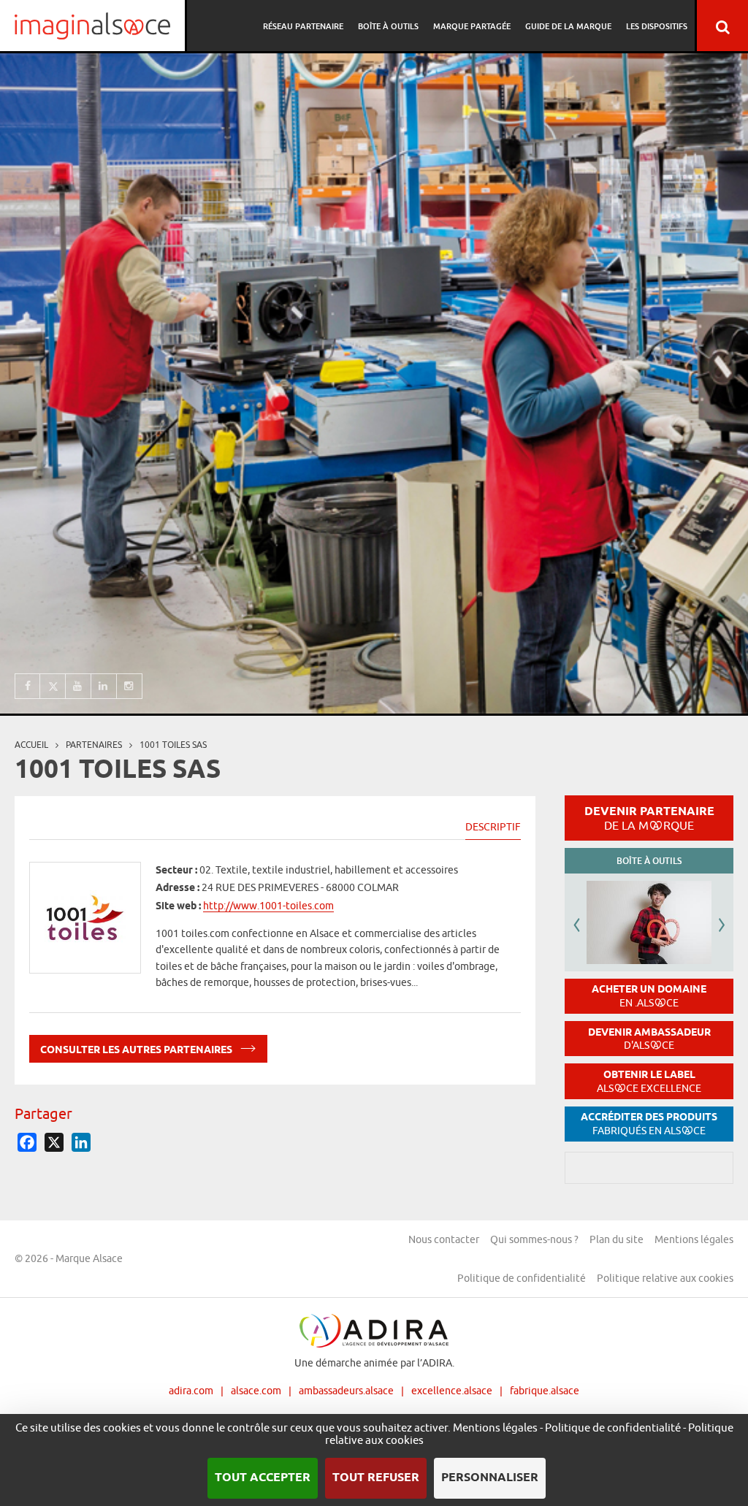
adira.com (191, 1390)
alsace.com (256, 1390)
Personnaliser (489, 1478)
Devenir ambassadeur (649, 1039)
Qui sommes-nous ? (534, 1239)
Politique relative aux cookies (665, 1278)
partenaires (94, 744)
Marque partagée (472, 26)
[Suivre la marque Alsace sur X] (53, 686)
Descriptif (493, 827)
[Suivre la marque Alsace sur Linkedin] (104, 686)
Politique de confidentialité (521, 1278)
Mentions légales (693, 1239)
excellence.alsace (451, 1390)
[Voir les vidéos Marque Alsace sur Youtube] (78, 686)
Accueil (31, 744)
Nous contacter (443, 1239)
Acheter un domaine (649, 996)
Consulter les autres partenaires (137, 1051)
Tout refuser (375, 1478)
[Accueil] (92, 25)
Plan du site (616, 1239)
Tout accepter (262, 1478)
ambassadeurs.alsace (346, 1390)
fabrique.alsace (544, 1390)
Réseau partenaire (303, 26)
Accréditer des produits (649, 1123)
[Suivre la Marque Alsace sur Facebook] (27, 686)
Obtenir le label (649, 1081)
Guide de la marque (568, 26)
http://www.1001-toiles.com (268, 905)
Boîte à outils (388, 26)
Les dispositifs (656, 26)
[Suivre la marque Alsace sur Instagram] (129, 686)
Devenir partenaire (649, 818)
